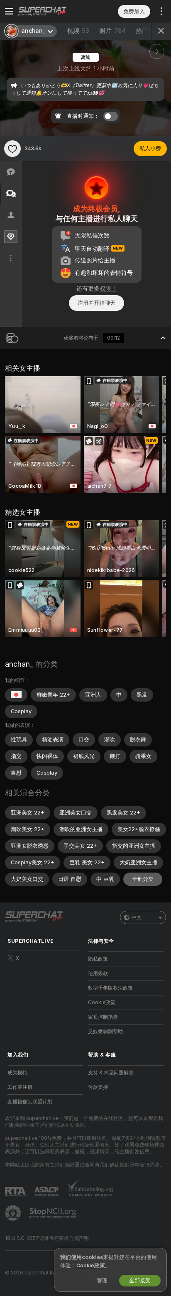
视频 (78, 30)
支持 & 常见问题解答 (111, 1073)
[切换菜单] (9, 11)
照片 (112, 30)
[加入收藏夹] (12, 148)
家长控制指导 (103, 1017)
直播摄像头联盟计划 (29, 1102)
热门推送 (148, 30)
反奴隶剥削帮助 (105, 1031)
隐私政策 (98, 959)
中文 (137, 917)
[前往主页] (52, 11)
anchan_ (19, 664)
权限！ (108, 288)
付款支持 (98, 1087)
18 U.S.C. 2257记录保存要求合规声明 (47, 1238)
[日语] (16, 695)
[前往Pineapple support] (13, 1213)
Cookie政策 (101, 1002)
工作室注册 (19, 1087)
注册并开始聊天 (96, 303)
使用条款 (98, 973)
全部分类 (143, 879)
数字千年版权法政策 (110, 988)
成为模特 (17, 1073)
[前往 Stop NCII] (53, 1213)
